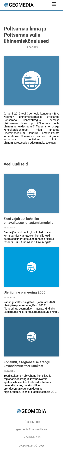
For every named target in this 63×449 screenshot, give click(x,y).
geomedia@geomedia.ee (31, 429)
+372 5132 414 (31, 436)
